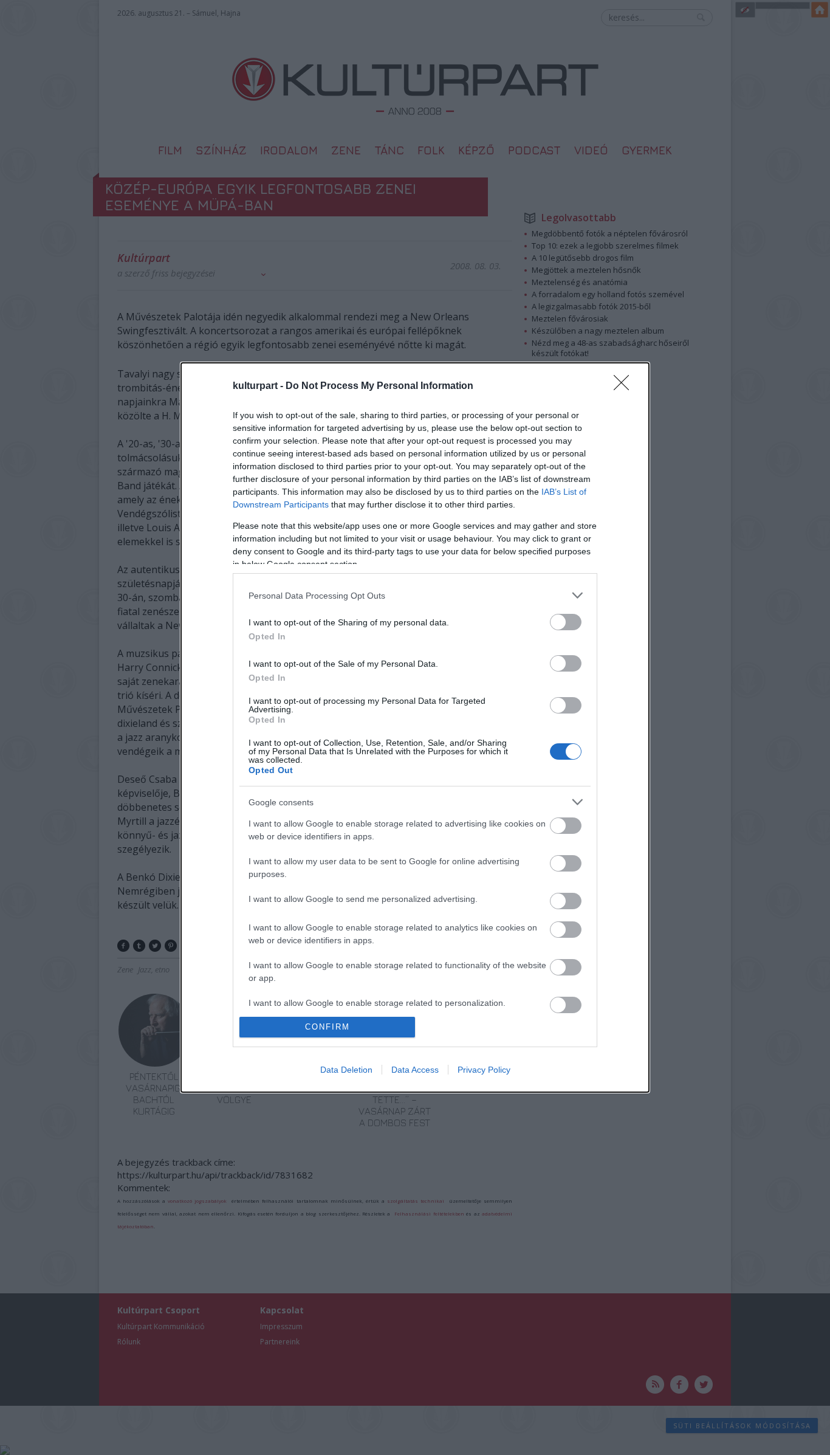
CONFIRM (327, 1026)
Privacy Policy (484, 1070)
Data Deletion (346, 1070)
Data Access (415, 1070)
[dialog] (415, 727)
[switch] (565, 622)
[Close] (625, 386)
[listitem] (415, 595)
